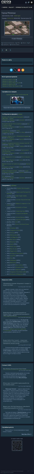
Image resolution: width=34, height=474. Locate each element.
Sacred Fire (13, 255)
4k (29, 43)
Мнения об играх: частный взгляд (11, 164)
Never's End (13, 246)
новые (20, 114)
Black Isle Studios (15, 44)
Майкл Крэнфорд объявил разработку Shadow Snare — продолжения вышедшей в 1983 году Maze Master (16, 314)
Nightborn (18, 269)
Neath (11, 244)
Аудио (26, 171)
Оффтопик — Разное (7, 118)
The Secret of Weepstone (16, 274)
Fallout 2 (24, 43)
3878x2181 (10, 18)
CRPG (18, 43)
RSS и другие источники (7, 472)
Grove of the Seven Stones (22, 224)
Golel (16, 222)
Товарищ (21, 146)
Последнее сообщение (8, 120)
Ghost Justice (19, 265)
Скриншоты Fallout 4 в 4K (8, 84)
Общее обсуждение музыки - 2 (10, 171)
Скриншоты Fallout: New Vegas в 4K (11, 86)
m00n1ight (17, 16)
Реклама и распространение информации (12, 471)
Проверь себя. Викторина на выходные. (12, 117)
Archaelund (13, 228)
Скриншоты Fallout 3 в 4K (8, 81)
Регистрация (28, 2)
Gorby (20, 160)
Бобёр (21, 167)
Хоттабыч (22, 132)
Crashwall (21, 153)
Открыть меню (31, 2)
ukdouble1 (22, 120)
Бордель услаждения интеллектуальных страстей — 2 (16, 143)
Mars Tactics (13, 239)
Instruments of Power (21, 207)
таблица (13, 185)
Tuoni (11, 258)
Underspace (13, 260)
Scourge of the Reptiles (22, 213)
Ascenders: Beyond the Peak (23, 199)
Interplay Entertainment (8, 43)
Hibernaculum (13, 235)
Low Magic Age (14, 237)
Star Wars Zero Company (8, 150)
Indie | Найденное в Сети (8, 157)
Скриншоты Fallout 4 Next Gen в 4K (11, 83)
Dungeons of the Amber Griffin (18, 272)
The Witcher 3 (10, 137)
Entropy (12, 232)
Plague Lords (13, 251)
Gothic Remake (6, 131)
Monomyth (13, 242)
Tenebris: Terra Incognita (23, 188)
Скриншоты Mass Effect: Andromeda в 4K (17, 94)
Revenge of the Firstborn (16, 253)
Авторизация (26, 2)
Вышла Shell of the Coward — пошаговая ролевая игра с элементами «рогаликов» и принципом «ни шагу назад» (15, 342)
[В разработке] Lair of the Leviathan (11, 124)
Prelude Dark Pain (20, 211)
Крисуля (21, 127)
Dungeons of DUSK (15, 230)
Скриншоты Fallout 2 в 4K (8, 79)
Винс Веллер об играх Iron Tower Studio (14, 369)
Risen (3, 176)
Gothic (18, 131)
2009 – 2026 (30, 471)
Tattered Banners (20, 217)
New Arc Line (13, 249)
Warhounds (13, 262)
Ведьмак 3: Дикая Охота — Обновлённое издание (15, 136)
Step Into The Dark (20, 219)
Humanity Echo (20, 267)
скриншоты (6, 44)
